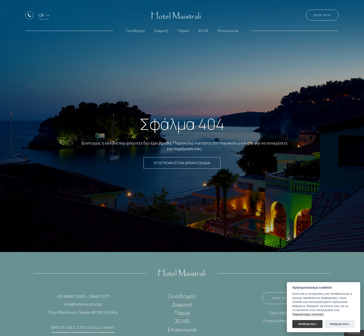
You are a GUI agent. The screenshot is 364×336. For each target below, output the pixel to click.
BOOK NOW (280, 298)
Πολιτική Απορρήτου (281, 320)
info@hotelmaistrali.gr (83, 304)
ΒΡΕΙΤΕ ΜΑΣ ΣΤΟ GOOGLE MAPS (83, 327)
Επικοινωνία (228, 30)
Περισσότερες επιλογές (308, 314)
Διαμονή (161, 30)
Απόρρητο (354, 332)
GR (41, 15)
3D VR (203, 30)
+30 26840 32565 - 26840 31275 (83, 296)
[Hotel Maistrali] (182, 272)
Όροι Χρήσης (281, 312)
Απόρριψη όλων (339, 323)
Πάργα (183, 30)
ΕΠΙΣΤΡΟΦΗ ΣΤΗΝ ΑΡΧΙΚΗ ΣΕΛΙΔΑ (182, 163)
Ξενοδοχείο (135, 30)
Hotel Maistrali (176, 15)
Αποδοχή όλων (307, 323)
